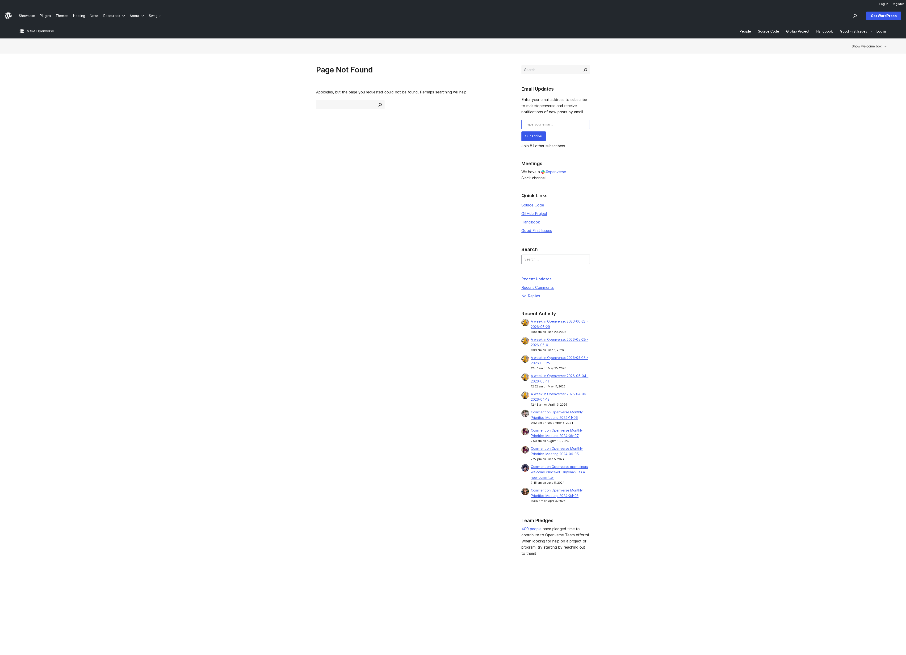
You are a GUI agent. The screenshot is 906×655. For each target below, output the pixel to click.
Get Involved (553, 587)
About (23, 587)
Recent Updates (536, 279)
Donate (550, 602)
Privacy (24, 610)
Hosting (25, 602)
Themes (199, 595)
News (23, 595)
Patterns (200, 610)
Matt (722, 595)
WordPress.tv (380, 610)
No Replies (530, 296)
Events (548, 595)
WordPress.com (731, 587)
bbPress (725, 602)
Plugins (199, 602)
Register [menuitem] (898, 4)
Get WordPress (884, 16)
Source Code (532, 205)
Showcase (201, 587)
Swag (549, 610)
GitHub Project (534, 213)
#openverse (555, 171)
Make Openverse (40, 31)
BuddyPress (728, 610)
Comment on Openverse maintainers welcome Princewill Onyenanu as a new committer (559, 472)
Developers (377, 602)
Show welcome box (867, 46)
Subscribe (533, 136)
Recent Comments (537, 287)
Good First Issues (536, 230)
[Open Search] (855, 16)
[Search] (585, 69)
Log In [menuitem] (883, 4)
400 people (531, 528)
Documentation (380, 595)
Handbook (530, 222)
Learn (372, 587)
